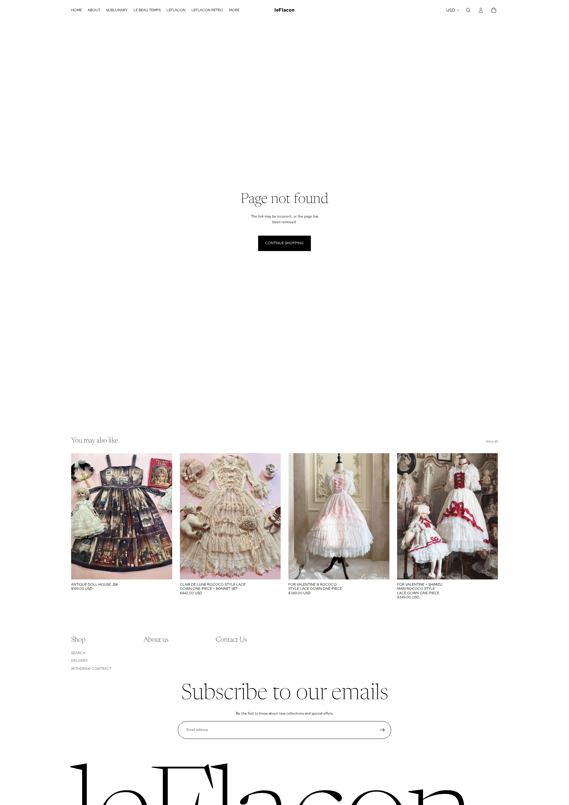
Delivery (79, 660)
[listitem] (234, 10)
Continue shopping (284, 243)
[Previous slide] (80, 516)
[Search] (468, 10)
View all (492, 441)
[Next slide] (163, 516)
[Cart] (493, 10)
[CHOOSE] (163, 570)
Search (78, 652)
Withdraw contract (91, 668)
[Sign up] (382, 730)
